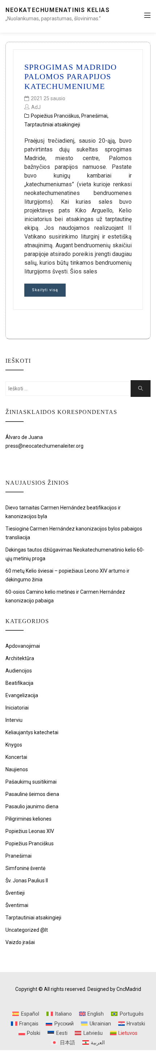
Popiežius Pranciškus (55, 116)
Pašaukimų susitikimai (31, 782)
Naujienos (16, 769)
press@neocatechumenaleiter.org (44, 446)
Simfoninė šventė (25, 868)
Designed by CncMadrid (114, 989)
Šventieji (15, 893)
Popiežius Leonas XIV (29, 831)
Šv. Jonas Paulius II (26, 880)
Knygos (13, 745)
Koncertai (16, 757)
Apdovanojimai (22, 646)
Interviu (13, 720)
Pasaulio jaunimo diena (31, 806)
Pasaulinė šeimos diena (32, 794)
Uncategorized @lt (26, 930)
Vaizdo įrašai (20, 942)
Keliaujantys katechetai (31, 732)
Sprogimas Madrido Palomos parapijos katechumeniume (70, 76)
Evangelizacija (21, 695)
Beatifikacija (19, 683)
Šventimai (16, 905)
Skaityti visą (45, 290)
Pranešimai (94, 116)
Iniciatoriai (17, 708)
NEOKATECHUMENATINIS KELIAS (57, 10)
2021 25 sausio (48, 98)
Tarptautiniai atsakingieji (52, 124)
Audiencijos (18, 671)
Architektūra (19, 658)
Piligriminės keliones (28, 819)
